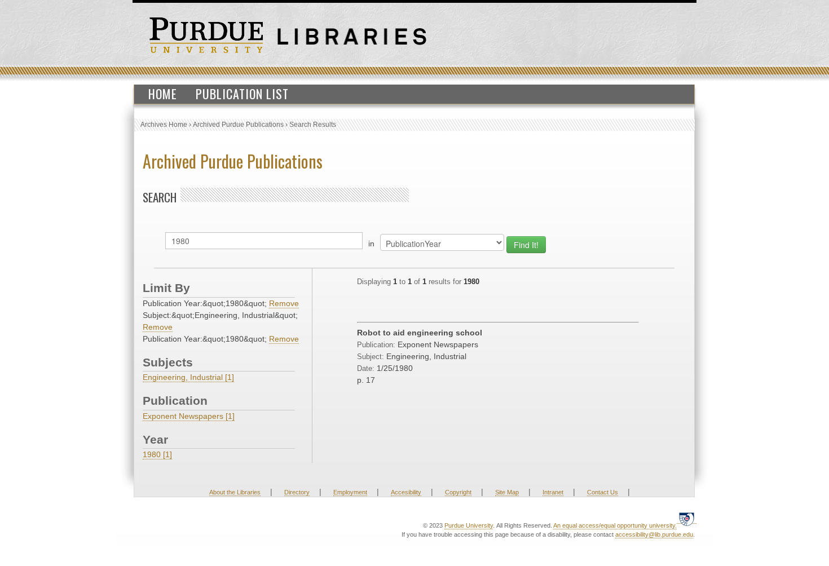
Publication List (242, 94)
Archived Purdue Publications (238, 125)
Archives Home (163, 125)
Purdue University (468, 525)
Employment (350, 492)
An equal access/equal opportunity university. (615, 525)
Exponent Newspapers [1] (189, 416)
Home (162, 94)
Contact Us (602, 492)
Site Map (507, 492)
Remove (284, 303)
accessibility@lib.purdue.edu (654, 534)
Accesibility (406, 492)
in (371, 243)
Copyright (458, 492)
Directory (297, 492)
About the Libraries (235, 492)
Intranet (553, 492)
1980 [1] (157, 454)
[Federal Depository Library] (686, 519)
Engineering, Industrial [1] (188, 377)
